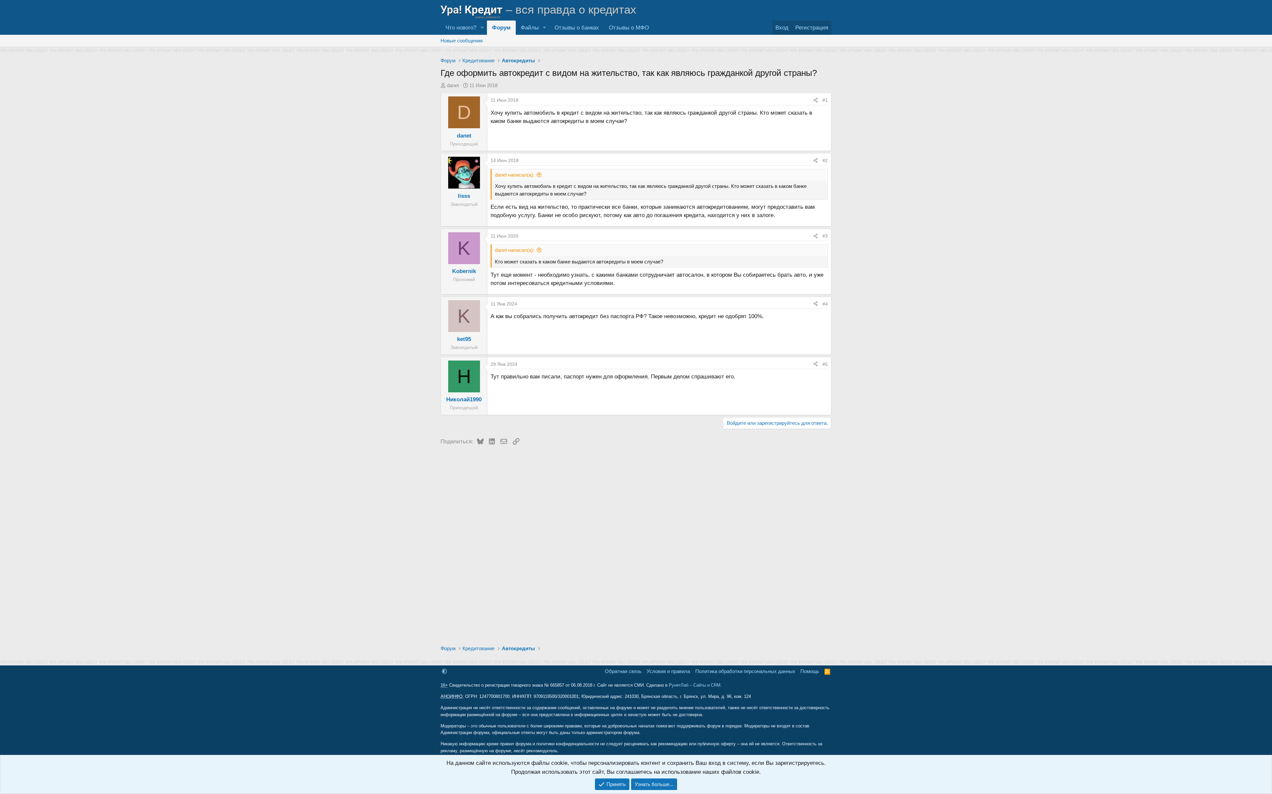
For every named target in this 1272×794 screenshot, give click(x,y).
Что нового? (461, 28)
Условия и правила (668, 671)
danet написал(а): (514, 175)
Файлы (530, 28)
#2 (825, 160)
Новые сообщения (462, 40)
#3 (825, 236)
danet (453, 85)
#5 (825, 364)
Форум (501, 28)
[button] (482, 28)
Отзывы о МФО (629, 28)
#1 (825, 100)
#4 (825, 304)
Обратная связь (623, 671)
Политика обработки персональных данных (745, 671)
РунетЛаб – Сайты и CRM (694, 685)
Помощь (809, 671)
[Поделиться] (815, 100)
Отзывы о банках (577, 28)
